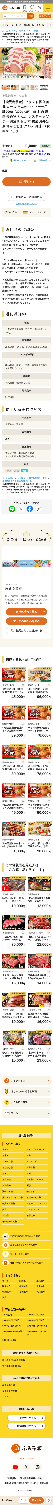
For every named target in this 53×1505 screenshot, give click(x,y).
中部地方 (23, 1286)
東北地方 (41, 1281)
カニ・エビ (31, 1161)
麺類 (28, 1185)
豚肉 (36, 31)
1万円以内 (7, 1315)
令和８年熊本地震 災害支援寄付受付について (26, 1)
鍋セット (30, 1191)
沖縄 (4, 1297)
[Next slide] (50, 25)
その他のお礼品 (9, 1221)
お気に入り (32, 11)
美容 (4, 1209)
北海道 (22, 1281)
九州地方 (21, 478)
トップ (6, 25)
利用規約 (11, 1478)
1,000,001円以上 (10, 1340)
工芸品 (5, 1215)
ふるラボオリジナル (35, 1149)
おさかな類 (7, 1167)
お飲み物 (6, 1179)
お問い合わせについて (26, 203)
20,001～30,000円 (10, 1320)
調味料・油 (7, 1191)
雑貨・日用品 (8, 1203)
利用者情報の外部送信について (20, 1483)
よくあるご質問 (9, 1391)
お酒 (28, 1173)
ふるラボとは (8, 1385)
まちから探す (8, 478)
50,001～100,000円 (11, 1326)
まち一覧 (40, 25)
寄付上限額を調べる (11, 1366)
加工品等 (6, 1185)
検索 (31, 16)
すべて (5, 1149)
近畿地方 (41, 1286)
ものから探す (17, 31)
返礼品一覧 (29, 25)
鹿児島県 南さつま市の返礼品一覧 (17, 481)
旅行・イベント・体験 (12, 1197)
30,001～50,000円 (35, 1320)
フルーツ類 (7, 1161)
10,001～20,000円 (35, 1315)
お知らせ (6, 1397)
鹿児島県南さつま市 (37, 478)
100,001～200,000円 (37, 1326)
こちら (42, 154)
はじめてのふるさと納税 (13, 1360)
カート (39, 11)
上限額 (25, 11)
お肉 (28, 31)
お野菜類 (30, 1167)
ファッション (32, 1209)
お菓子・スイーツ (34, 1179)
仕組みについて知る (21, 160)
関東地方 (6, 1286)
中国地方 (6, 1292)
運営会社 (43, 1483)
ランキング (16, 25)
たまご (5, 1173)
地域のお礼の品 (33, 1197)
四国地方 (23, 1292)
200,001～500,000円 (12, 1331)
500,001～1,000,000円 (37, 1333)
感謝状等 (30, 1215)
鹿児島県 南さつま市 (14, 95)
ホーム (5, 31)
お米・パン (7, 1155)
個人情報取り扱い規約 (31, 1478)
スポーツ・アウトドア (36, 1203)
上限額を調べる (44, 160)
